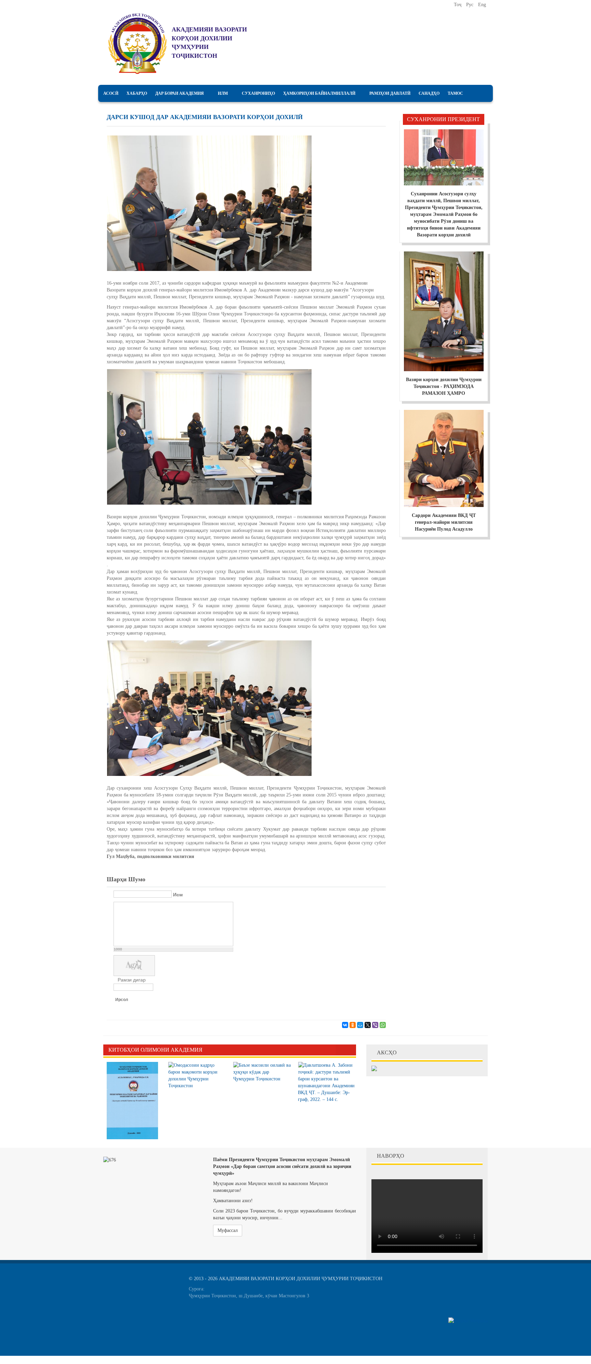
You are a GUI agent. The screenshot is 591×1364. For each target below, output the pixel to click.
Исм (178, 894)
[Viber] (375, 1025)
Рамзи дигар (132, 980)
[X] (368, 1025)
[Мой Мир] (360, 1025)
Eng (482, 4)
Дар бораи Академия (179, 93)
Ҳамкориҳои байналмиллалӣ (319, 93)
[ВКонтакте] (345, 1025)
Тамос (455, 93)
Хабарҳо (137, 93)
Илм (223, 93)
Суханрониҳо (258, 93)
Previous (341, 1050)
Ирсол (121, 999)
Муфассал (228, 1230)
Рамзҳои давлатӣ (389, 93)
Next (351, 1050)
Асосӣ (110, 93)
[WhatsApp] (383, 1025)
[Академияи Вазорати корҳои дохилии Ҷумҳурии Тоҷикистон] (137, 43)
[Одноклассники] (353, 1025)
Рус (470, 4)
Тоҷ (458, 4)
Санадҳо (429, 93)
